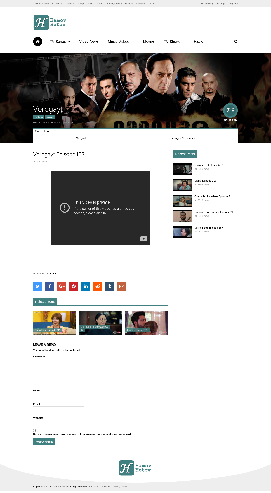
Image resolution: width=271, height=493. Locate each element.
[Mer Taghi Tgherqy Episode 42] (100, 334)
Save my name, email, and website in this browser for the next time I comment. (82, 433)
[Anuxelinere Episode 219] (54, 334)
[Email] (121, 286)
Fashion (70, 3)
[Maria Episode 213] (182, 190)
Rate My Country (114, 3)
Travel (150, 3)
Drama (45, 122)
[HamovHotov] (50, 29)
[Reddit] (97, 286)
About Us (93, 486)
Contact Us (105, 486)
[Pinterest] (73, 286)
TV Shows (172, 42)
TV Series (58, 42)
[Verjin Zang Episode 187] (182, 237)
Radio (198, 41)
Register (233, 4)
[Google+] (61, 286)
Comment (39, 356)
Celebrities (57, 3)
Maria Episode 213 (205, 180)
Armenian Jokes (41, 3)
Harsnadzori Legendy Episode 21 (213, 211)
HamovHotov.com (60, 486)
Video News (89, 41)
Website (38, 417)
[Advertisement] (100, 260)
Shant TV (68, 122)
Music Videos (119, 42)
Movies (149, 41)
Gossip (80, 3)
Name (36, 390)
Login (223, 4)
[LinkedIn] (85, 286)
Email (36, 404)
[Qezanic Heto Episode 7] (182, 174)
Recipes (129, 3)
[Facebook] (49, 286)
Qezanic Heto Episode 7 (208, 164)
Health (89, 3)
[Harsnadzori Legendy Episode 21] (182, 221)
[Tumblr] (109, 286)
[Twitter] (37, 286)
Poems (99, 3)
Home (37, 41)
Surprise (140, 3)
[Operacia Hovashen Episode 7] (182, 205)
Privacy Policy (120, 486)
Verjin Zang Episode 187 (208, 227)
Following (208, 4)
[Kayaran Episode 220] (146, 334)
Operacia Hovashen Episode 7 (212, 196)
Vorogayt (50, 117)
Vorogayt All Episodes (183, 138)
